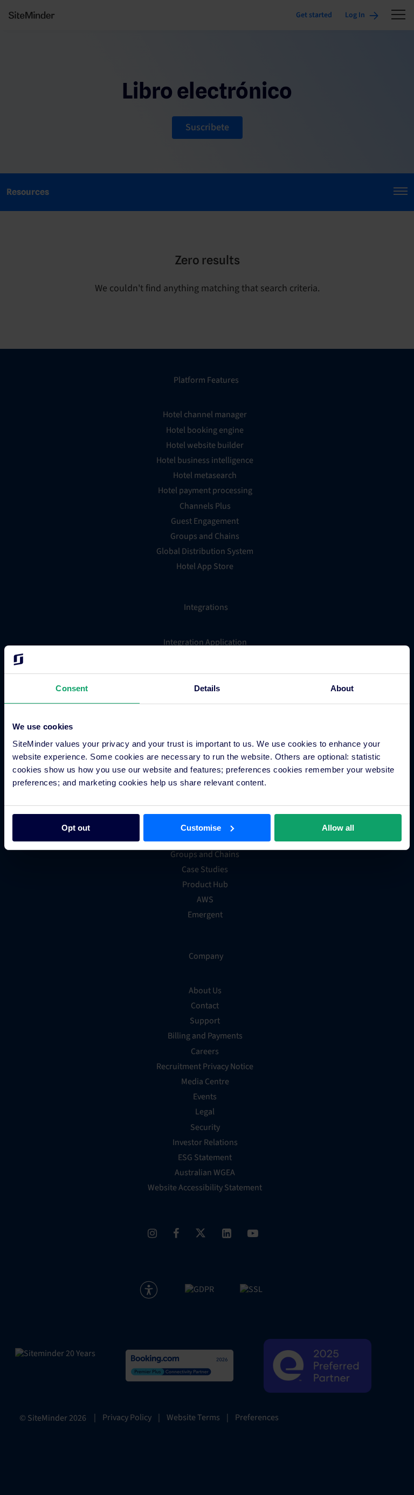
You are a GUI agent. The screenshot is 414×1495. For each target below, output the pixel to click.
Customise (201, 827)
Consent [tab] (72, 688)
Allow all (338, 827)
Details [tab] (207, 688)
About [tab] (342, 688)
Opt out (75, 827)
